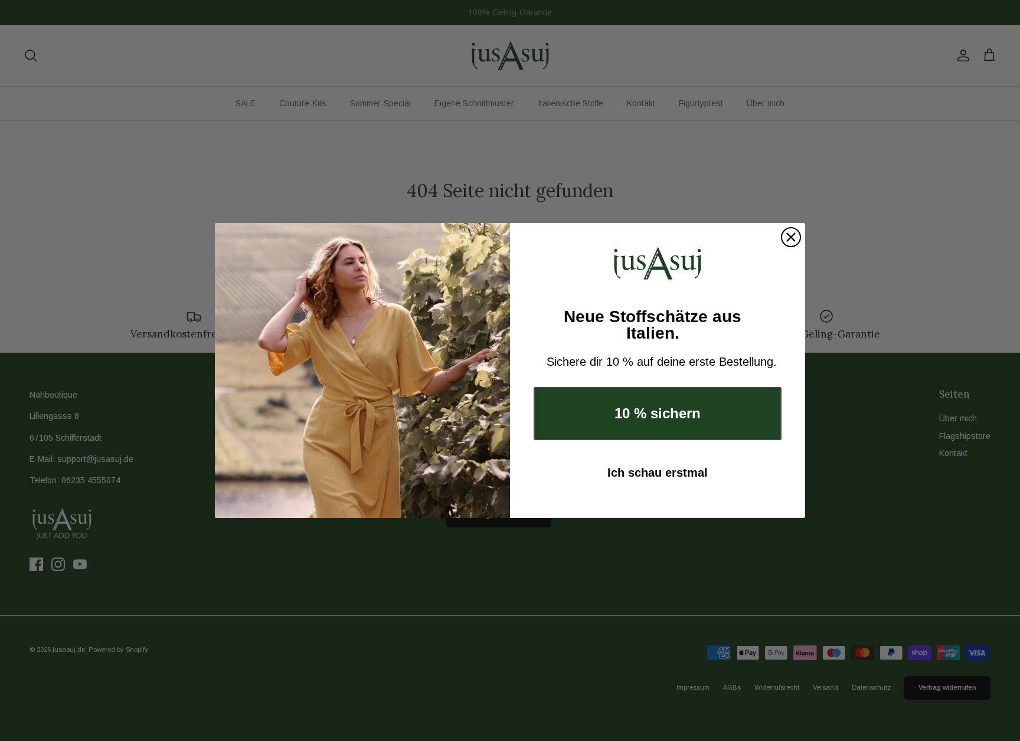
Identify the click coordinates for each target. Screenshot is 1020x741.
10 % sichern (657, 413)
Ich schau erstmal (657, 472)
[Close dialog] (791, 237)
